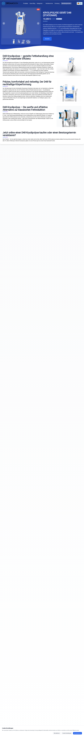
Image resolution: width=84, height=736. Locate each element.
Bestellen (47, 38)
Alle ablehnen (57, 733)
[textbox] (28, 69)
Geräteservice (49, 3)
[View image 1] (14, 41)
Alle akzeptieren (77, 733)
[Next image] (38, 23)
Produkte (25, 3)
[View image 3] (23, 41)
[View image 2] (19, 41)
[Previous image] (4, 23)
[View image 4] (28, 41)
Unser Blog (32, 3)
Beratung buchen (66, 3)
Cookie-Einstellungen (66, 733)
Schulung (57, 3)
